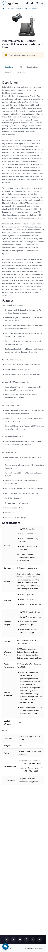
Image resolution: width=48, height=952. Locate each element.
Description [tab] (9, 67)
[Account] (32, 3)
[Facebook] (7, 939)
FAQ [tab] (20, 67)
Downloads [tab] (20, 73)
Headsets (19, 8)
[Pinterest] (26, 939)
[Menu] (42, 3)
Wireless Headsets (31, 8)
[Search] (27, 3)
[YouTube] (20, 939)
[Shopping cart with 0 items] (37, 3)
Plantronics (10, 8)
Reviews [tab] (8, 73)
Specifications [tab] (32, 67)
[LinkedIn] (39, 939)
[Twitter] (13, 939)
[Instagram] (33, 939)
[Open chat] (5, 946)
